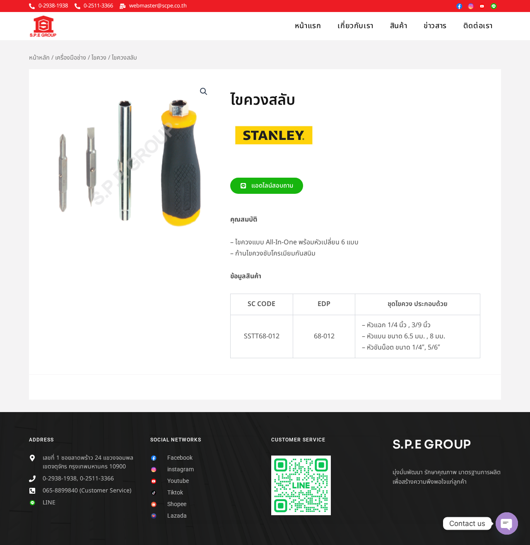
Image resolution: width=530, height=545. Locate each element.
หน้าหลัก (39, 58)
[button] (203, 91)
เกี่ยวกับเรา (355, 25)
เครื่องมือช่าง (70, 58)
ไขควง (99, 58)
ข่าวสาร (435, 25)
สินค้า (398, 25)
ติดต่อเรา (478, 25)
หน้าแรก (308, 25)
